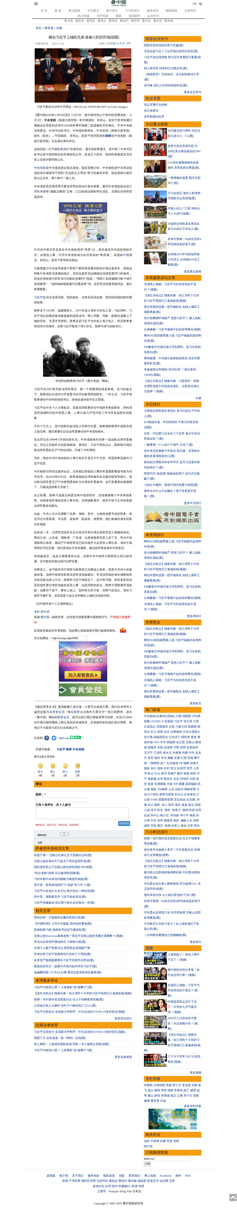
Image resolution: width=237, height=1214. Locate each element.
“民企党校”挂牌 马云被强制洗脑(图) (57, 873)
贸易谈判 (193, 747)
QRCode (64, 738)
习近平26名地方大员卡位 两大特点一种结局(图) (64, 891)
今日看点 (93, 10)
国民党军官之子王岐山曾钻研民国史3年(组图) (63, 867)
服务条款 (93, 1175)
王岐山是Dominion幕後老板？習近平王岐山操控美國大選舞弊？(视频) (78, 935)
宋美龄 (174, 815)
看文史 (146, 20)
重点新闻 (74, 10)
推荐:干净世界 (71, 1180)
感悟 (147, 825)
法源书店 (102, 1180)
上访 (171, 789)
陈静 (170, 1090)
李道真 (186, 1085)
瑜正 (173, 1095)
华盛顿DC (124, 1186)
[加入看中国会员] (83, 680)
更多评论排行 (123, 1018)
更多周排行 (194, 616)
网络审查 (190, 789)
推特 (178, 1175)
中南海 (177, 752)
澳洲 (185, 810)
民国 (192, 810)
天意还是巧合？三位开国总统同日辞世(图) (171, 51)
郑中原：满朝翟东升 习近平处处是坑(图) (60, 896)
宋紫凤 (148, 1085)
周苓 (164, 1090)
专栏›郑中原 (41, 611)
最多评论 (152, 10)
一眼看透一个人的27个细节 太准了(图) (168, 444)
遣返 (184, 804)
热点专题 (83, 16)
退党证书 (153, 1180)
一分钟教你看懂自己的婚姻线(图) (165, 935)
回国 (198, 804)
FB (181, 763)
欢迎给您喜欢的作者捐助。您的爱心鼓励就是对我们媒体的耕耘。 (76, 630)
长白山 (179, 794)
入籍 (147, 810)
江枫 (180, 1095)
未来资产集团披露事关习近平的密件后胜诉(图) (64, 960)
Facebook (165, 1175)
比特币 (181, 768)
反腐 (177, 757)
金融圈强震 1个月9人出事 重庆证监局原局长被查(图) (67, 972)
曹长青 (155, 1100)
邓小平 (184, 815)
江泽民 (157, 752)
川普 (179, 716)
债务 (160, 768)
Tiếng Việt (125, 1191)
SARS (154, 799)
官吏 (170, 1141)
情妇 (157, 757)
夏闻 (157, 1090)
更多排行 (195, 942)
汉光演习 (174, 737)
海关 (178, 804)
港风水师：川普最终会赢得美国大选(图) (59, 917)
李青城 (165, 1095)
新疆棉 (192, 726)
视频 (118, 16)
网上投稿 (150, 1175)
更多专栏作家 (192, 1106)
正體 (194, 4)
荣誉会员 (58, 712)
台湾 (160, 778)
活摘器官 (162, 726)
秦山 (150, 1095)
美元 (173, 768)
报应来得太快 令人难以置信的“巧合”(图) (170, 895)
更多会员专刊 (192, 92)
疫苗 (160, 731)
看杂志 (113, 1180)
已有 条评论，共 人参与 (53, 804)
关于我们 (78, 1175)
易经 (176, 820)
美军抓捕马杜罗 (154, 116)
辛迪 (163, 1100)
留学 (171, 804)
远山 (150, 1090)
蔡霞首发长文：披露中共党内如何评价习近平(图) (65, 966)
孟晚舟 (152, 747)
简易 (169, 1085)
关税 (160, 747)
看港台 (102, 20)
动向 (147, 1141)
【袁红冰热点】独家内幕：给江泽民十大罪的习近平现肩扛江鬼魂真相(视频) (83, 993)
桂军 (198, 810)
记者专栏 (190, 10)
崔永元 (167, 752)
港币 (164, 773)
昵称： (41, 794)
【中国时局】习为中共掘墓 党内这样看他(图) (63, 923)
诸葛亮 (168, 820)
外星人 (175, 825)
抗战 (147, 815)
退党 (194, 737)
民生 (160, 810)
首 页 (44, 10)
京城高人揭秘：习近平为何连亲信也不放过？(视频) (184, 990)
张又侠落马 (151, 110)
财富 (193, 773)
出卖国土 (150, 726)
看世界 (135, 20)
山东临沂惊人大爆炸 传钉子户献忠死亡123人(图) (65, 1005)
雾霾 (181, 784)
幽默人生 (186, 820)
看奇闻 (168, 20)
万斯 (176, 747)
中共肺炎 (150, 716)
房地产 (172, 773)
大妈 (192, 778)
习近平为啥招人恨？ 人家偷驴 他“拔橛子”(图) (63, 987)
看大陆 (68, 20)
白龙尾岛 (190, 794)
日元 (157, 773)
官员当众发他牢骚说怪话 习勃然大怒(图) (60, 941)
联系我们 (134, 1175)
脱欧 (147, 768)
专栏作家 (102, 16)
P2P (175, 784)
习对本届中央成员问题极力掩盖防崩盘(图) (61, 879)
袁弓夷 (148, 737)
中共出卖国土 (191, 731)
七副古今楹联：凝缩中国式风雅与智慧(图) (171, 484)
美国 (183, 747)
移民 (157, 804)
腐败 (170, 757)
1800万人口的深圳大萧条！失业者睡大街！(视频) (183, 1023)
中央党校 (40, 167)
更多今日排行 (192, 503)
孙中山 (155, 815)
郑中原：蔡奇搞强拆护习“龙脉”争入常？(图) (62, 885)
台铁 (172, 726)
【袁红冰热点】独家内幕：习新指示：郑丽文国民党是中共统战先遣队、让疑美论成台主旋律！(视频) (171, 386)
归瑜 (194, 1085)
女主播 (191, 799)
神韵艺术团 (88, 1180)
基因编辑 (191, 784)
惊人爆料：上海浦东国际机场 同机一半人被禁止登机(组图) (71, 1044)
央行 (153, 768)
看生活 (157, 20)
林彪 (192, 815)
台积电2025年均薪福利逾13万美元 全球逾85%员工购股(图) (184, 259)
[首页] (118, 5)
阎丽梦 (171, 742)
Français (113, 1191)
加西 (141, 1186)
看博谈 (113, 20)
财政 (186, 773)
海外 (168, 810)
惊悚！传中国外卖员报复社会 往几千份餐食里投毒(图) (69, 999)
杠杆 (167, 768)
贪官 (150, 757)
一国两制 (153, 763)
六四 (196, 721)
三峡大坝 (181, 726)
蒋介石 (165, 815)
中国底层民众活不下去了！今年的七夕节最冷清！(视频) (182, 1007)
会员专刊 (153, 16)
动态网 (163, 1180)
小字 (128, 43)
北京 (176, 778)
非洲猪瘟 (160, 784)
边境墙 (168, 747)
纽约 (115, 1186)
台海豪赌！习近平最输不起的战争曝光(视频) (172, 329)
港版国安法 (160, 737)
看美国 (90, 20)
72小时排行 (132, 10)
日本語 (136, 1191)
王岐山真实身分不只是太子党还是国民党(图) (62, 861)
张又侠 (187, 721)
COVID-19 (157, 721)
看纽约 (124, 20)
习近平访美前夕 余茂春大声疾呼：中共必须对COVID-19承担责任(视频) (79, 1011)
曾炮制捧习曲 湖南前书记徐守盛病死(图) (60, 929)
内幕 (59, 28)
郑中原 (148, 1146)
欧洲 (135, 1186)
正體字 (102, 1191)
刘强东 (184, 778)
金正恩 (180, 742)
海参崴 (152, 778)
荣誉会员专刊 (157, 39)
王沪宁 (148, 752)
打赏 (113, 43)
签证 (191, 804)
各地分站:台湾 (102, 1186)
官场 (190, 757)
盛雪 (193, 1090)
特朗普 (186, 716)
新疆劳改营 (166, 799)
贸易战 (168, 721)
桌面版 (51, 1175)
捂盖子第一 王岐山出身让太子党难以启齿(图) (63, 855)
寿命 (184, 825)
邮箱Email (149, 1158)
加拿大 (194, 763)
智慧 (196, 820)
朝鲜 (186, 763)
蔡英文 (168, 778)
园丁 (186, 1090)
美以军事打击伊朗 (155, 104)
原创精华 (134, 16)
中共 (163, 742)
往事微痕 (176, 731)
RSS (187, 1175)
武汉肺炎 (168, 716)
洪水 (167, 731)
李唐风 (178, 1090)
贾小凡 (177, 1085)
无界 (172, 1180)
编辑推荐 (171, 10)
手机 (153, 825)
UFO (156, 742)
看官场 (79, 20)
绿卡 (153, 810)
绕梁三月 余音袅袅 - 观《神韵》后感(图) (60, 1038)
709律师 (162, 789)
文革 (190, 825)
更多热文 (195, 703)
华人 (150, 804)
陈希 (108, 135)
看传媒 (132, 1180)
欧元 (150, 773)
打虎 (184, 757)
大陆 (170, 784)
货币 (189, 768)
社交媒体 (172, 763)
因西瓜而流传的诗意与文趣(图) (164, 45)
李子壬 (188, 1095)
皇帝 (160, 820)
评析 (176, 1141)
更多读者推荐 (123, 1057)
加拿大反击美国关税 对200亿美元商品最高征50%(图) (184, 151)
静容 (157, 1095)
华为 (164, 757)
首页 (38, 28)
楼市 (180, 773)
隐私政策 (109, 1175)
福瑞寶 (142, 1180)
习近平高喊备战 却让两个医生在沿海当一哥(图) (64, 902)
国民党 (185, 737)
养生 (197, 825)
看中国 (45, 617)
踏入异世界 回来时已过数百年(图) (165, 68)
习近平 (38, 297)
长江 (153, 731)
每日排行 (112, 10)
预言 (160, 825)
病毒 (147, 721)
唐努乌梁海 (166, 794)
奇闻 (167, 825)
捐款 (122, 1175)
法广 (163, 763)
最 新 (58, 10)
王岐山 (190, 742)
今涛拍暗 (159, 1085)
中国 (126, 255)
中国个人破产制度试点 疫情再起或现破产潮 (62, 948)
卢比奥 (196, 716)
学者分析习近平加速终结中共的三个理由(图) (62, 954)
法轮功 (179, 789)
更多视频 (195, 1072)
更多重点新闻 (192, 271)
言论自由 (180, 799)
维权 (153, 789)
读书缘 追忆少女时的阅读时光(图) (165, 85)
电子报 (63, 1175)
